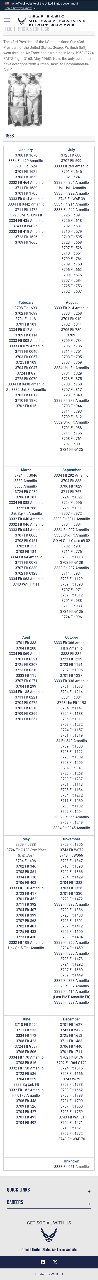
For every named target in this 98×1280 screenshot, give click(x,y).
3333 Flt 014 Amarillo (26, 199)
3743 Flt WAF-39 (71, 199)
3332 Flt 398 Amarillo (71, 904)
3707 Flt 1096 (71, 670)
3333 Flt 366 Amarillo (71, 643)
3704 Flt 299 (26, 686)
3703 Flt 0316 (26, 708)
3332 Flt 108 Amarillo (26, 942)
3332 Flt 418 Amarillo (26, 231)
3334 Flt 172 (26, 1035)
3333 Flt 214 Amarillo (71, 308)
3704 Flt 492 (26, 1123)
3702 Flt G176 (71, 1057)
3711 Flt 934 (72, 573)
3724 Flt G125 (71, 449)
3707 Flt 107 (72, 768)
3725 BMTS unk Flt (26, 215)
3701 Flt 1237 (71, 675)
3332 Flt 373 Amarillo (71, 980)
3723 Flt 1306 (71, 844)
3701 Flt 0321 (26, 659)
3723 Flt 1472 (71, 899)
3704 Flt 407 (26, 910)
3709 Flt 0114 (26, 335)
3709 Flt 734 (72, 340)
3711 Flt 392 (26, 904)
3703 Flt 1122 (71, 752)
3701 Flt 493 (26, 1117)
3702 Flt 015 (26, 406)
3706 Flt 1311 (71, 719)
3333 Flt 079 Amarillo (26, 346)
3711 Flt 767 (71, 492)
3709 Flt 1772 (71, 1133)
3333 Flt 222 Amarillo (71, 193)
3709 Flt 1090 (71, 584)
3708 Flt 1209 (71, 762)
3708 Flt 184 (26, 551)
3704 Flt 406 (25, 861)
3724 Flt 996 (72, 617)
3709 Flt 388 (25, 844)
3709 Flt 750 (72, 264)
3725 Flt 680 (71, 155)
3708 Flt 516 (26, 1063)
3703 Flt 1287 (71, 779)
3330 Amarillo (25, 481)
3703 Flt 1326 (71, 888)
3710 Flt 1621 (71, 1128)
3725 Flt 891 (72, 215)
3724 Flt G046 (25, 475)
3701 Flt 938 (72, 428)
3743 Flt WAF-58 (26, 226)
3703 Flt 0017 (26, 395)
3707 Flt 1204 (71, 811)
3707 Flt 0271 (26, 681)
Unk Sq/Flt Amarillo (26, 513)
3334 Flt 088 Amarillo (26, 502)
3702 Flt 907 (72, 546)
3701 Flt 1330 (71, 893)
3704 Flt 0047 (26, 368)
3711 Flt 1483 (71, 1041)
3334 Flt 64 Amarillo (26, 557)
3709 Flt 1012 (71, 595)
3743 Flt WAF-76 (71, 1139)
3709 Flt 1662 (71, 1090)
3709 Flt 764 (72, 259)
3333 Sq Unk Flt (26, 1084)
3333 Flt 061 (64, 1167)
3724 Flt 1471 (71, 1123)
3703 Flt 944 (72, 406)
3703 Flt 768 (72, 384)
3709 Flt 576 (72, 275)
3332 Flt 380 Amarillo (71, 953)
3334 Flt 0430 (19, 384)
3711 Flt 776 (72, 551)
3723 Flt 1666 (71, 1074)
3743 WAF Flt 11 (26, 584)
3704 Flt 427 (26, 1112)
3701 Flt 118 (25, 319)
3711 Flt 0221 (26, 697)
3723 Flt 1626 (26, 237)
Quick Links (18, 1189)
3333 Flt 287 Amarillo (71, 568)
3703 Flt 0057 (26, 357)
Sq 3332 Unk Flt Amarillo (26, 389)
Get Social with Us (49, 1223)
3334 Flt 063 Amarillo (26, 579)
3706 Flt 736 (72, 346)
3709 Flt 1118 (71, 557)
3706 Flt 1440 (71, 1046)
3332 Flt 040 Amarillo (26, 519)
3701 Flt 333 (26, 643)
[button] (20, 8)
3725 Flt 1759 (71, 1112)
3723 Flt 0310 (26, 670)
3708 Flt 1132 (71, 806)
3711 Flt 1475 (26, 210)
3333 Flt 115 (26, 675)
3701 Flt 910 (71, 319)
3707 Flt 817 (72, 389)
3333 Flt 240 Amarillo (71, 210)
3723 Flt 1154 (71, 664)
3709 (71, 335)
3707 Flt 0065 (26, 535)
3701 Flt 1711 (71, 1052)
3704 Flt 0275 (26, 703)
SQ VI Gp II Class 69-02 (71, 541)
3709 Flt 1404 (71, 937)
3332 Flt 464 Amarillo (26, 182)
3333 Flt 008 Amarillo (26, 340)
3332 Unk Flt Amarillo (71, 422)
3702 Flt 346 (26, 866)
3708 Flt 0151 (26, 541)
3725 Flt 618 (72, 220)
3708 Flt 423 (26, 1041)
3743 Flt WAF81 (72, 1117)
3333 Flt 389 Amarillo (71, 1002)
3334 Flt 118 (26, 877)
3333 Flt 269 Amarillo (71, 166)
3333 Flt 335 (71, 654)
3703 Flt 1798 (71, 1095)
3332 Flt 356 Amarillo (71, 817)
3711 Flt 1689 (26, 188)
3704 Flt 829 (72, 373)
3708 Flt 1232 (71, 724)
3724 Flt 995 (72, 502)
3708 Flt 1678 (26, 155)
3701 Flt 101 (26, 324)
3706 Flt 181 (26, 497)
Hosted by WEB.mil (49, 1274)
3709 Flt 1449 (71, 975)
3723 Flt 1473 (71, 959)
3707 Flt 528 (72, 248)
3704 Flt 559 (26, 1079)
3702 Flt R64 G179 (72, 1063)
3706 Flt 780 (71, 330)
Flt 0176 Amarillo (26, 1095)
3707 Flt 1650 (71, 1106)
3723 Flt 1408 (71, 915)
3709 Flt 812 (72, 417)
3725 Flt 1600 (71, 931)
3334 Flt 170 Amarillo (26, 1057)
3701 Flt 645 (72, 171)
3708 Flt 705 (72, 357)
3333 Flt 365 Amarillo (71, 942)
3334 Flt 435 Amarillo (26, 220)
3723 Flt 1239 (71, 659)
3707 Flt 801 (72, 444)
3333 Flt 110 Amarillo (26, 888)
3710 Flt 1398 (71, 866)
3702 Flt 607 (72, 291)
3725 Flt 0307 (26, 664)
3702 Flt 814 (72, 324)
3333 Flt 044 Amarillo (26, 530)
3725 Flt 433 (26, 931)
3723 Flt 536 (26, 1074)
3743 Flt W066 (71, 855)
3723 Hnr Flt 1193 (71, 703)
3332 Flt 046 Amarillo (26, 524)
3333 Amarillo (25, 486)
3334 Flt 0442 (19, 204)
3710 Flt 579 (72, 231)
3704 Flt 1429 (71, 877)
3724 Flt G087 (26, 1046)
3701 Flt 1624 (26, 166)
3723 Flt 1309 (71, 757)
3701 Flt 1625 (26, 171)
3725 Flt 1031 (71, 508)
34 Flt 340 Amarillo (71, 741)
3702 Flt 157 (26, 546)
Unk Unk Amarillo (71, 188)
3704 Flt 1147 (71, 708)
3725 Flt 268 (26, 508)
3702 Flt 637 (72, 226)
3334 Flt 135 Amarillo (26, 692)
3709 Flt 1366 (71, 872)
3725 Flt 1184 (71, 790)
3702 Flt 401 (26, 926)
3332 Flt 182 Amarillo (26, 1090)
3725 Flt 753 (72, 286)
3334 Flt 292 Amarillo (71, 475)
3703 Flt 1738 (71, 1084)
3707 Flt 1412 (71, 926)
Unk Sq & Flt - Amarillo (26, 948)
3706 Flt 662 (72, 269)
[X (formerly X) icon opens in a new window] (55, 1262)
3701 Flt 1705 (26, 193)
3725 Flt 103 (26, 362)
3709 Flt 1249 (71, 822)
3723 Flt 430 (26, 937)
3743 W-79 (71, 1079)
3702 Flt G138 (71, 562)
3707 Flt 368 (26, 921)
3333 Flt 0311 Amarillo (71, 519)
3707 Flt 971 (72, 590)
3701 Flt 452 (26, 899)
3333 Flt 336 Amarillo (71, 681)
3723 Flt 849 (72, 395)
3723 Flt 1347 (71, 861)
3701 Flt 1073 (71, 686)
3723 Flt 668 (72, 242)
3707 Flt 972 (72, 513)
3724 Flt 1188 (71, 713)
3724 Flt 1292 (71, 964)
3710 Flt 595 (72, 237)
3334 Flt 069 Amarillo (26, 654)
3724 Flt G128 (18, 850)
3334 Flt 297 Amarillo (71, 530)
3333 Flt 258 (72, 313)
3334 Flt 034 (72, 697)
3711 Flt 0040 (26, 351)
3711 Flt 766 (72, 433)
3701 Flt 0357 (26, 719)
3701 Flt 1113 (71, 784)
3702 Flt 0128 (26, 573)
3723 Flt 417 (26, 893)
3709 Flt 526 (26, 1106)
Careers (15, 1202)
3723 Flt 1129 (71, 579)
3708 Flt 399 (26, 915)
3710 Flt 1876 (26, 400)
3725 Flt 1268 (71, 773)
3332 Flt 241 (72, 177)
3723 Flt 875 (72, 379)
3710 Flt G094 (26, 1025)
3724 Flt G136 (71, 611)
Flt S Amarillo (72, 648)
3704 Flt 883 (71, 481)
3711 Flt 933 (72, 606)
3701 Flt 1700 (71, 1101)
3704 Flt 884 (72, 524)
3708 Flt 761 (72, 438)
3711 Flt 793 (72, 411)
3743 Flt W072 (71, 850)
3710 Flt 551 (72, 253)
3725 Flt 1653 (71, 1035)
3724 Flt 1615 (71, 1068)
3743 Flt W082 (71, 1030)
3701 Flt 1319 (71, 735)
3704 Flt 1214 (71, 692)
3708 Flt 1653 (26, 177)
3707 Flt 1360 (71, 970)
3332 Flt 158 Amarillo (26, 1068)
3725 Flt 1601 (71, 921)
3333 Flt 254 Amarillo (71, 182)
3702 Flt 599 (71, 161)
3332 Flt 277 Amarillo (71, 400)
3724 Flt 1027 (71, 497)
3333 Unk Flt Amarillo (71, 535)
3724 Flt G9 (26, 373)
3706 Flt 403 (26, 882)
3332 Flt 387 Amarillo (71, 986)
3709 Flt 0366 (26, 713)
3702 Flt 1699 (26, 313)
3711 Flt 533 (26, 1030)
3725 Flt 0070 (26, 379)
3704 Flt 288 (26, 648)
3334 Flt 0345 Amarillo (71, 828)
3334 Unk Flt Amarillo (71, 368)
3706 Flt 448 (26, 1101)
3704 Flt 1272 (71, 795)
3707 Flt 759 (72, 362)
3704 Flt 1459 (71, 948)
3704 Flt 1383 (71, 882)
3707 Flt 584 (72, 280)
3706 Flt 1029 (71, 486)
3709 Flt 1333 (71, 746)
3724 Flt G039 (26, 492)
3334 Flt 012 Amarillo (26, 330)
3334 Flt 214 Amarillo (71, 204)
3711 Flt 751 (72, 351)
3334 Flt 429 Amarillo (25, 161)
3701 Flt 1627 (71, 1025)
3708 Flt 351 (26, 872)
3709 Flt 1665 (26, 242)
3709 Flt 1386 (71, 910)
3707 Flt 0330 (26, 568)
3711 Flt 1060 (71, 801)
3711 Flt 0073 (26, 562)
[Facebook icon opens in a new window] (42, 1262)
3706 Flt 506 (26, 1052)
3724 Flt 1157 (71, 730)
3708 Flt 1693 (26, 308)
